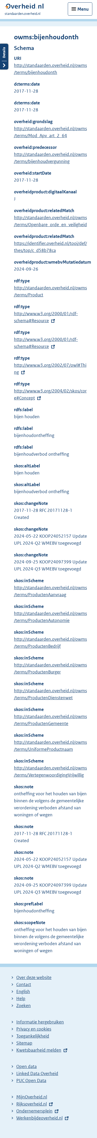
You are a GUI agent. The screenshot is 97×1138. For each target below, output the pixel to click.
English (23, 991)
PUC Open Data (31, 1080)
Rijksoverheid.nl (31, 1104)
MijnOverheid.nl (31, 1097)
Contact (23, 984)
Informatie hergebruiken (40, 1022)
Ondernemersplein (34, 1111)
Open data (26, 1066)
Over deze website (33, 977)
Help (20, 998)
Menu (83, 9)
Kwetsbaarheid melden (38, 1050)
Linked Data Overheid (37, 1073)
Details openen (4, 56)
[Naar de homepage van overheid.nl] (24, 7)
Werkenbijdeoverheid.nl (39, 1118)
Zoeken (23, 1005)
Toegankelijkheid (32, 1036)
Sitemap (24, 1043)
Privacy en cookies (33, 1029)
